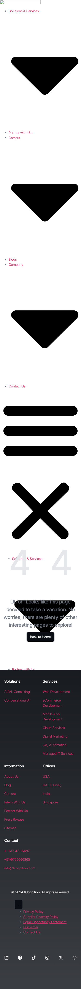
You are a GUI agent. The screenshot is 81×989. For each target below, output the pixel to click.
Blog (7, 785)
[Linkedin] (6, 958)
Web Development (56, 692)
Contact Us (17, 386)
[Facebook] (20, 958)
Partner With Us (16, 811)
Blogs (13, 259)
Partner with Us (20, 133)
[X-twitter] (61, 958)
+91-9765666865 (17, 859)
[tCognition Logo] (20, 3)
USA (46, 776)
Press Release (14, 819)
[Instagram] (47, 958)
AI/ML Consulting (17, 692)
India (46, 794)
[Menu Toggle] (18, 904)
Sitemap (10, 828)
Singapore (50, 802)
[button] (40, 471)
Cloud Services (54, 728)
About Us (11, 776)
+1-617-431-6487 (17, 851)
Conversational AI (17, 700)
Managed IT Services (58, 754)
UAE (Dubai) (52, 785)
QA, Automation (55, 745)
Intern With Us (14, 802)
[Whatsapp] (74, 958)
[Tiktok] (34, 958)
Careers (10, 794)
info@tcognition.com (19, 868)
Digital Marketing (55, 736)
